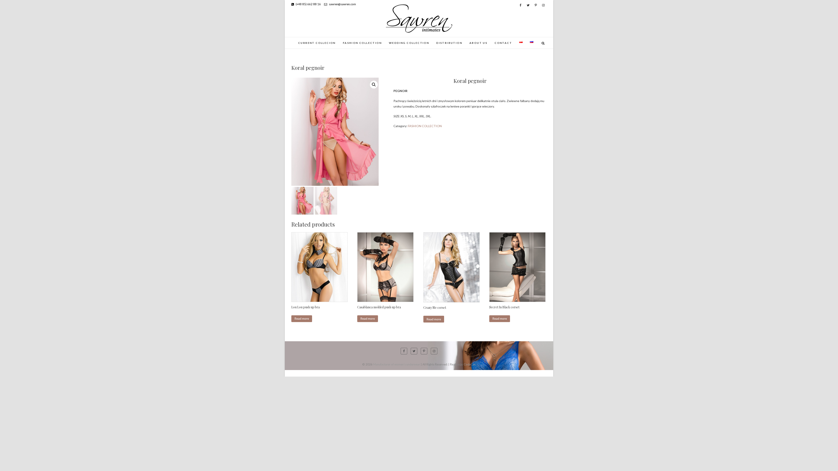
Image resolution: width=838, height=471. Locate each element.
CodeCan (470, 364)
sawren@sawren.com (342, 4)
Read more (301, 318)
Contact (503, 42)
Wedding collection (409, 42)
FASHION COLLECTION (362, 42)
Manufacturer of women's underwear (396, 364)
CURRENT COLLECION (317, 42)
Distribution (449, 42)
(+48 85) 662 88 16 (308, 4)
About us (478, 42)
